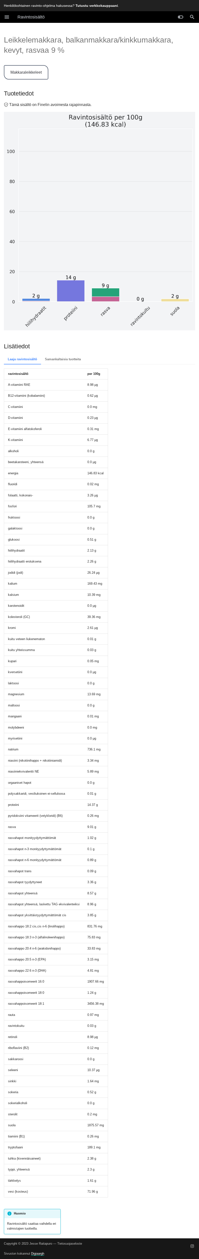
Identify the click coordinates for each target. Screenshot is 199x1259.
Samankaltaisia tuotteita (63, 359)
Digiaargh (37, 1253)
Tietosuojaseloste (69, 1243)
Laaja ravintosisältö (22, 359)
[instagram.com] (192, 1246)
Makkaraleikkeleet (26, 72)
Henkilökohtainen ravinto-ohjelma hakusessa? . (61, 6)
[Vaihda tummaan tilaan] (180, 17)
